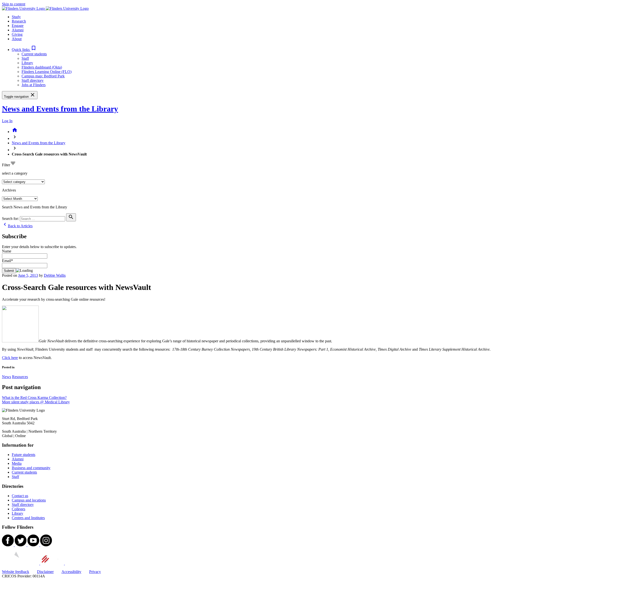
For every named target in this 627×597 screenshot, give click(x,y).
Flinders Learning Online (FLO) (47, 72)
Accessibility (71, 572)
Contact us (20, 496)
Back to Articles (17, 226)
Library (27, 63)
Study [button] (16, 17)
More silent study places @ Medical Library (36, 402)
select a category (14, 173)
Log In (7, 121)
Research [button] (19, 21)
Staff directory (33, 80)
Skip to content (13, 4)
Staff (25, 58)
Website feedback (15, 572)
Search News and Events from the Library (34, 207)
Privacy (95, 572)
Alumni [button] (18, 30)
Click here (10, 358)
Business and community (31, 468)
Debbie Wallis (55, 275)
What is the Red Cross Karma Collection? (34, 397)
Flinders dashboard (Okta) (42, 67)
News (6, 377)
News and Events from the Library (60, 108)
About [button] (17, 39)
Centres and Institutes (28, 518)
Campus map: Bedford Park (43, 76)
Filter (6, 165)
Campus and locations (29, 500)
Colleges (18, 509)
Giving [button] (17, 34)
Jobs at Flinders (34, 85)
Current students (34, 54)
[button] (24, 50)
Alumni (18, 459)
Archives (9, 190)
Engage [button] (18, 26)
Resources (20, 377)
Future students (23, 455)
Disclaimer (45, 572)
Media (17, 463)
